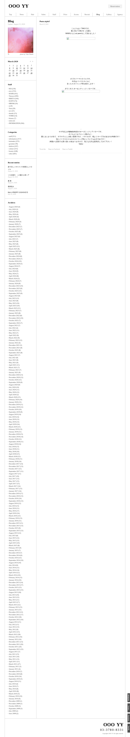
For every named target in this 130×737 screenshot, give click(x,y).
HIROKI (11, 103)
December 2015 (14, 523)
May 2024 (12, 274)
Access (76, 14)
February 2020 (14, 400)
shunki (11, 113)
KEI (10, 89)
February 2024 (14, 281)
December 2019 (14, 404)
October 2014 (13, 558)
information (13, 139)
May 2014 (12, 570)
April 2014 (12, 573)
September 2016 (14, 501)
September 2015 (14, 531)
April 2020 (12, 395)
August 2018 (13, 444)
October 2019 (13, 409)
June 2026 (12, 212)
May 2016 (12, 511)
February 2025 (14, 251)
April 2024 (12, 276)
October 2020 (13, 380)
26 (24, 73)
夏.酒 (9, 181)
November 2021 (14, 348)
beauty (11, 151)
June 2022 (12, 330)
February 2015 (14, 548)
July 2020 (12, 387)
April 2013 (12, 602)
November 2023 (14, 288)
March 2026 (13, 219)
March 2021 (13, 367)
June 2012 (12, 627)
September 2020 (14, 382)
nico (10, 91)
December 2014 (14, 553)
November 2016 (14, 496)
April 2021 (12, 365)
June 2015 (12, 538)
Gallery (109, 14)
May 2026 (12, 214)
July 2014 (12, 565)
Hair (32, 14)
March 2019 (13, 427)
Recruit (87, 14)
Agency (120, 14)
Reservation (115, 6)
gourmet (12, 144)
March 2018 (13, 456)
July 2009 (12, 711)
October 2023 (13, 291)
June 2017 (12, 479)
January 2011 (13, 669)
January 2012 (13, 639)
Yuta (10, 108)
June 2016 (12, 508)
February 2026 (14, 222)
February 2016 (14, 518)
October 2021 (13, 350)
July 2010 (12, 684)
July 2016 (12, 506)
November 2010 (14, 674)
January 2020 (13, 402)
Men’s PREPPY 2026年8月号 (18, 192)
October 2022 (13, 320)
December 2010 (14, 671)
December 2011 (14, 642)
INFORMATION (14, 123)
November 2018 (14, 437)
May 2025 (12, 244)
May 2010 (12, 689)
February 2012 (14, 637)
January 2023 (13, 313)
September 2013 (14, 590)
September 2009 (14, 708)
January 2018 (13, 461)
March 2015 (13, 545)
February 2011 (14, 666)
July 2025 (12, 239)
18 (20, 70)
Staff (54, 14)
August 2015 (13, 533)
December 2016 (14, 493)
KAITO (11, 101)
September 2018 (14, 442)
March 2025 (13, 249)
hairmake (12, 141)
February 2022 (14, 340)
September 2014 (14, 560)
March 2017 (13, 486)
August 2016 (13, 503)
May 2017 (12, 481)
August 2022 (13, 325)
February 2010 (14, 696)
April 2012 (12, 632)
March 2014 (13, 575)
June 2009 (12, 713)
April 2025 (12, 246)
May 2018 (12, 451)
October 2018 (13, 439)
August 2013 (13, 592)
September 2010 (14, 679)
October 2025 (13, 231)
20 (28, 70)
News (22, 14)
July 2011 (12, 654)
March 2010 (13, 694)
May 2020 (12, 392)
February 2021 (14, 370)
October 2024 (13, 261)
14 (31, 68)
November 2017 (14, 466)
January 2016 (13, 521)
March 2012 (13, 634)
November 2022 (14, 318)
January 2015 (13, 550)
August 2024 (13, 266)
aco (10, 111)
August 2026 (13, 207)
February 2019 (14, 429)
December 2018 (14, 434)
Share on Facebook (54, 149)
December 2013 (14, 582)
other (10, 154)
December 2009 (14, 701)
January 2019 (13, 432)
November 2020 (14, 377)
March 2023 (13, 308)
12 (24, 68)
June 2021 (12, 360)
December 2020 (14, 375)
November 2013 (14, 585)
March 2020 (13, 397)
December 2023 (14, 286)
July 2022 (12, 328)
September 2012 (14, 620)
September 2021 (14, 353)
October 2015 (13, 528)
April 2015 (12, 543)
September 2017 (14, 471)
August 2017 (13, 474)
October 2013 (13, 587)
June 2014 (12, 568)
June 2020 (12, 390)
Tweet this (43, 149)
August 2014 (13, 563)
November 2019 (14, 407)
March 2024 (13, 278)
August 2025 (13, 236)
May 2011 (12, 659)
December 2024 (14, 256)
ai (9, 106)
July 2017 (12, 476)
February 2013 (14, 607)
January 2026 (13, 224)
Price (65, 14)
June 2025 (12, 241)
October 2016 (13, 498)
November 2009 (14, 704)
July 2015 (12, 535)
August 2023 (13, 296)
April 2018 (12, 454)
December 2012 (14, 612)
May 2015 (12, 540)
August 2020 (13, 385)
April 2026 (12, 217)
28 (31, 73)
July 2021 (12, 358)
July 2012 (12, 624)
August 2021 (13, 355)
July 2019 (12, 417)
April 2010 (12, 691)
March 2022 (13, 338)
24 (17, 73)
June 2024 (12, 271)
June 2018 (12, 449)
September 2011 (14, 649)
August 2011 (13, 652)
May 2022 (12, 333)
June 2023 (12, 301)
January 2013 (13, 610)
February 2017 (14, 488)
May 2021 (12, 362)
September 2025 (14, 234)
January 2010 (13, 699)
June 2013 (12, 597)
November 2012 (14, 615)
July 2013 (12, 595)
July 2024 (12, 269)
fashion (11, 146)
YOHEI (11, 116)
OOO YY (19, 6)
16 (13, 70)
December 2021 (14, 345)
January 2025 (13, 254)
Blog (11, 21)
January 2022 (13, 343)
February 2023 (14, 311)
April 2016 (12, 513)
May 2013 (12, 600)
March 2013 (13, 605)
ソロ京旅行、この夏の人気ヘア (18, 175)
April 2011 (12, 661)
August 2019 (13, 414)
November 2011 (14, 644)
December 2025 (14, 227)
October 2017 (13, 469)
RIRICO (11, 98)
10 (17, 68)
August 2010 (13, 681)
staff (10, 136)
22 (10, 73)
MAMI (11, 94)
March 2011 (13, 664)
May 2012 (12, 629)
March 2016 (13, 516)
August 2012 (13, 622)
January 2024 (13, 283)
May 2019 (12, 422)
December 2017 (14, 464)
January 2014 (13, 580)
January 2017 (13, 491)
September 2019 (14, 412)
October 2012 (13, 617)
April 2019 (12, 424)
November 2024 (14, 259)
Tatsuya (11, 96)
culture (11, 149)
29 (10, 75)
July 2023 (12, 298)
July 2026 (12, 209)
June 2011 (12, 657)
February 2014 (14, 577)
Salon (43, 14)
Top (10, 14)
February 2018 (14, 459)
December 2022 (14, 315)
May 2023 (12, 303)
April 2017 (12, 484)
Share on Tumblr (67, 149)
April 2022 (12, 335)
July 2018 (12, 447)
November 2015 (14, 526)
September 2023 (14, 293)
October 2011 (13, 647)
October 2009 (13, 706)
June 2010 (12, 686)
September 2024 (14, 264)
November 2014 (14, 555)
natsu (11, 121)
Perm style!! (45, 21)
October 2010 (13, 676)
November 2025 (14, 229)
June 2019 (12, 419)
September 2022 (14, 323)
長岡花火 (11, 186)
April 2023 (12, 306)
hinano (11, 118)
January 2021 (13, 372)
